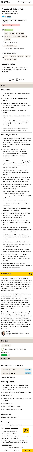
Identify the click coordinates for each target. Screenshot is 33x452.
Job (12, 79)
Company (21, 79)
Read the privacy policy (7, 445)
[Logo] (5, 2)
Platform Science (9, 11)
